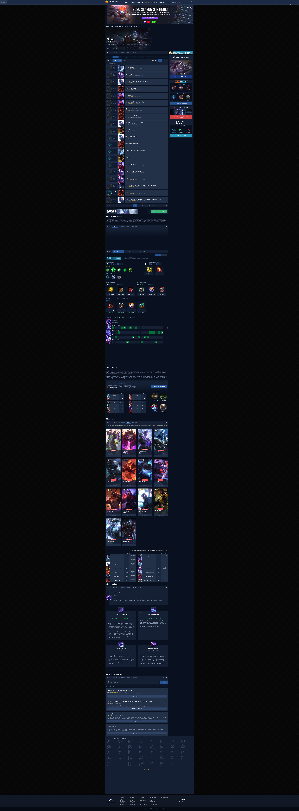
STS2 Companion (154, 804)
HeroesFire (132, 804)
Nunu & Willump (153, 749)
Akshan (108, 744)
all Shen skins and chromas (113, 427)
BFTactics (142, 797)
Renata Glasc (152, 764)
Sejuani (161, 746)
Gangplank (120, 758)
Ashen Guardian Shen (149, 572)
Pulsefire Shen (117, 576)
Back (108, 205)
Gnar (119, 761)
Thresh (172, 746)
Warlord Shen (117, 580)
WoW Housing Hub (144, 803)
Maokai (140, 757)
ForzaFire (132, 803)
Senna (161, 747)
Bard (108, 757)
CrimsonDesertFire (164, 797)
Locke (140, 750)
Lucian (140, 751)
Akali (108, 742)
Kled (140, 741)
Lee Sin (140, 745)
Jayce (129, 750)
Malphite (141, 755)
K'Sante (130, 753)
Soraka (161, 762)
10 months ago (164, 556)
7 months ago (133, 572)
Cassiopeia (120, 740)
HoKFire (162, 799)
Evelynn (119, 751)
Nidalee (151, 745)
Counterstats (122, 801)
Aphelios (109, 751)
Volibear (183, 740)
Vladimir (172, 765)
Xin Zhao (183, 746)
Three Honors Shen (149, 576)
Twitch (172, 752)
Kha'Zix (130, 765)
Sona (161, 761)
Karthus (130, 758)
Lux (139, 753)
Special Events (164, 568)
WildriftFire (122, 803)
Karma (129, 757)
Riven (161, 741)
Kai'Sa (129, 755)
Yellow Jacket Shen (117, 568)
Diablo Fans (152, 801)
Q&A (140, 52)
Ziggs (182, 758)
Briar (108, 763)
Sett (161, 750)
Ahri (108, 741)
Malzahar (141, 756)
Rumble (161, 742)
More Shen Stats (181, 135)
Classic (147, 2)
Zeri (182, 757)
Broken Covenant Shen (149, 580)
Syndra (161, 765)
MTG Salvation (143, 799)
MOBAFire (122, 797)
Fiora (119, 755)
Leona (140, 746)
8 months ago (133, 580)
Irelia (129, 744)
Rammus (151, 761)
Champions (140, 2)
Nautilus (151, 742)
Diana (119, 745)
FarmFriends (132, 801)
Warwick (183, 741)
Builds (115, 52)
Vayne (172, 757)
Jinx (129, 752)
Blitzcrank (109, 759)
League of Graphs (124, 799)
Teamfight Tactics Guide (149, 769)
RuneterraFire (123, 804)
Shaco (161, 751)
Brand (108, 761)
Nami (151, 740)
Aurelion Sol (109, 753)
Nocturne (152, 747)
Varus (172, 756)
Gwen (119, 764)
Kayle (129, 762)
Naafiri (140, 765)
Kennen (130, 764)
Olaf (150, 750)
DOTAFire (132, 799)
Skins (128, 52)
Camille (108, 765)
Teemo (172, 745)
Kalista (129, 756)
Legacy (132, 568)
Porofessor (122, 800)
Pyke (151, 756)
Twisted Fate (173, 751)
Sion (161, 756)
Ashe (108, 752)
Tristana (172, 747)
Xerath (182, 745)
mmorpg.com (153, 797)
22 (127, 205)
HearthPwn (152, 800)
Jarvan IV (130, 747)
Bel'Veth (109, 758)
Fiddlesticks (120, 753)
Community (161, 2)
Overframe (152, 803)
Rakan (151, 759)
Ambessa (109, 746)
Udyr (172, 753)
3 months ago (133, 556)
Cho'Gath (120, 741)
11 (124, 205)
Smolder (162, 759)
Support (165, 809)
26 (142, 205)
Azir (108, 756)
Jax (129, 749)
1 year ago (164, 560)
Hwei (129, 741)
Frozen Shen (149, 564)
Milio (140, 761)
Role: (108, 57)
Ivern (129, 745)
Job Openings (152, 809)
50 (153, 205)
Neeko (151, 744)
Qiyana (151, 757)
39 (149, 205)
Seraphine (162, 749)
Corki (119, 742)
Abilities (134, 52)
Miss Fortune (142, 762)
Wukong (183, 742)
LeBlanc (140, 744)
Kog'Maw (141, 742)
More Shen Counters (159, 386)
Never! (164, 572)
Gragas (119, 762)
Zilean (182, 759)
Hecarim (120, 765)
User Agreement (131, 809)
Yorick (182, 750)
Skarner (162, 758)
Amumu (109, 747)
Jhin (129, 751)
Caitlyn (108, 764)
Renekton (152, 765)
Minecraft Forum (143, 800)
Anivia (108, 749)
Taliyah (172, 741)
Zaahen (182, 753)
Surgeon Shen (117, 564)
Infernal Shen (117, 572)
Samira (161, 745)
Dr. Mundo (120, 746)
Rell (150, 763)
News (168, 2)
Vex (171, 761)
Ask (164, 682)
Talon (172, 742)
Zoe (182, 761)
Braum (108, 762)
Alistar (108, 745)
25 (138, 205)
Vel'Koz (172, 759)
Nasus (151, 741)
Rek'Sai (151, 762)
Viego (172, 763)
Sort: (108, 60)
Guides (133, 2)
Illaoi (129, 742)
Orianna (151, 751)
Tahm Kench (173, 740)
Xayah (182, 744)
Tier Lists (154, 2)
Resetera (132, 800)
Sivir (161, 757)
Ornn (151, 752)
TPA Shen (149, 568)
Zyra (182, 762)
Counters (122, 52)
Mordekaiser (141, 763)
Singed (161, 755)
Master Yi (141, 758)
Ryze (161, 744)
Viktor (172, 764)
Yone (182, 749)
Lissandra (141, 749)
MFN (4, 2)
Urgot (172, 755)
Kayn (129, 763)
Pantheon (152, 753)
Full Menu (175, 2)
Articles (169, 809)
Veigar (172, 758)
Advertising (146, 809)
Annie (108, 750)
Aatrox (108, 740)
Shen (161, 752)
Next (165, 205)
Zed (182, 756)
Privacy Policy (139, 809)
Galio (119, 757)
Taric (172, 744)
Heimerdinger (131, 740)
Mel (140, 759)
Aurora (108, 755)
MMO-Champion (143, 804)
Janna (129, 746)
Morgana (141, 764)
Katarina (130, 761)
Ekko (119, 749)
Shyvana (162, 753)
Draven (119, 747)
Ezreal (119, 752)
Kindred (140, 740)
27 (146, 205)
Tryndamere (173, 750)
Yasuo (182, 747)
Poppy (151, 755)
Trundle (172, 749)
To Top (165, 226)
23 (131, 205)
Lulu (140, 752)
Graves (119, 763)
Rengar (161, 740)
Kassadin (130, 759)
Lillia (140, 747)
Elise (119, 750)
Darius (119, 744)
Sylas (161, 764)
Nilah (151, 746)
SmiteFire (132, 797)
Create (127, 2)
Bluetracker (152, 799)
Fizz (118, 756)
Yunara (182, 751)
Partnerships (159, 809)
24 (135, 205)
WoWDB (142, 801)
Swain (161, 763)
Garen (119, 759)
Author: (154, 60)
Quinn (151, 758)
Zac (182, 755)
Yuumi (182, 752)
